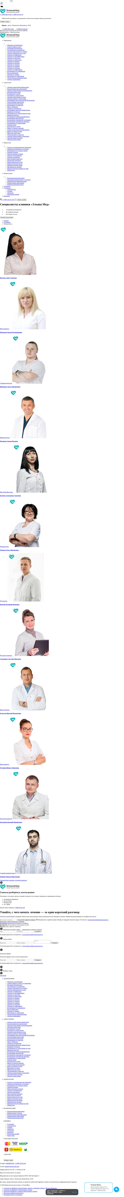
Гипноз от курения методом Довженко (19, 147)
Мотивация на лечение (14, 167)
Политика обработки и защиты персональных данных (20, 1191)
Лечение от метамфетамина (15, 56)
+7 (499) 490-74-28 (6, 14)
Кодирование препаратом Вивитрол (18, 117)
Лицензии (10, 193)
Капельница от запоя (13, 126)
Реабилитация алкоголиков (15, 183)
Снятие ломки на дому (14, 47)
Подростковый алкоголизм (15, 102)
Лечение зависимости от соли (16, 53)
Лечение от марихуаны (14, 60)
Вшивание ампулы (13, 115)
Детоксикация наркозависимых (17, 78)
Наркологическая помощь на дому (18, 168)
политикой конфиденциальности (98, 920)
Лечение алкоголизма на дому (16, 97)
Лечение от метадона (13, 58)
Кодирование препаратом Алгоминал (19, 120)
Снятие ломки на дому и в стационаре (19, 983)
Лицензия (3, 975)
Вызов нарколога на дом (14, 162)
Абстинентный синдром (14, 138)
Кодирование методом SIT (15, 118)
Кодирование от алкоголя (15, 105)
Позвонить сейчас (6, 921)
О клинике (7, 188)
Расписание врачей (13, 194)
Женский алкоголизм (13, 133)
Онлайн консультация (7, 217)
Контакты (7, 196)
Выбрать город (5, 21)
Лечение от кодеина (13, 63)
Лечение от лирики (13, 74)
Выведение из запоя (13, 1068)
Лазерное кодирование (14, 108)
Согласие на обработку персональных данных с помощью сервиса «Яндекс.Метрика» (30, 1188)
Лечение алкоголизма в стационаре (18, 136)
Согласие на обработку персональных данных (18, 1190)
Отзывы (9, 191)
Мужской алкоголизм (14, 92)
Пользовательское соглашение (13, 1194)
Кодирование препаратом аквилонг (18, 121)
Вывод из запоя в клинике (15, 128)
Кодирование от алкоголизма (16, 123)
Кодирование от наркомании (16, 71)
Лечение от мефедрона (14, 55)
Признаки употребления (14, 45)
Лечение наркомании (13, 79)
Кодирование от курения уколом (17, 150)
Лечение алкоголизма (14, 139)
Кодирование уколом (13, 94)
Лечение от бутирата (13, 68)
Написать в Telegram (18, 921)
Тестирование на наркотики (16, 50)
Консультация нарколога (14, 159)
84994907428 (10, 1163)
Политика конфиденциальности (14, 1193)
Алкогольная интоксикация (15, 1065)
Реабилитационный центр (15, 184)
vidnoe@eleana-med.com (12, 1166)
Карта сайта (11, 1135)
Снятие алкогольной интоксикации (18, 130)
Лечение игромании (13, 157)
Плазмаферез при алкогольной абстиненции (21, 100)
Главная (6, 220)
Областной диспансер (14, 160)
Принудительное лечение (15, 154)
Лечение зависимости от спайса (17, 51)
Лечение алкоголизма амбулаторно (18, 87)
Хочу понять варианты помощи (26, 920)
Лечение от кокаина (13, 61)
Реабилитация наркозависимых (17, 181)
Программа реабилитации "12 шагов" (19, 180)
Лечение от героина (13, 65)
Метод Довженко (12, 107)
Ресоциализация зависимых (16, 178)
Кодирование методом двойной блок (18, 110)
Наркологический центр (14, 164)
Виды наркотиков (12, 73)
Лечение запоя (11, 125)
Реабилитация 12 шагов (14, 1113)
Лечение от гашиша (13, 66)
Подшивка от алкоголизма (15, 95)
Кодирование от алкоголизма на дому (19, 113)
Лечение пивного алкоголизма (16, 99)
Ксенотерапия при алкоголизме (17, 89)
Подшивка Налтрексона (14, 48)
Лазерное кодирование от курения (18, 149)
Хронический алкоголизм (15, 103)
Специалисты (11, 189)
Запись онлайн (22, 199)
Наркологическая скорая (14, 165)
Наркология (11, 170)
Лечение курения (12, 152)
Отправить (38, 931)
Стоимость (7, 186)
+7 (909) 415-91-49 (17, 14)
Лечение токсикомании (14, 155)
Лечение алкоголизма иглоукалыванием (19, 90)
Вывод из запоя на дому (14, 131)
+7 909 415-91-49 (19, 907)
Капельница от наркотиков (15, 76)
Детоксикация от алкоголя (15, 134)
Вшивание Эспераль (13, 112)
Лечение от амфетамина (14, 69)
